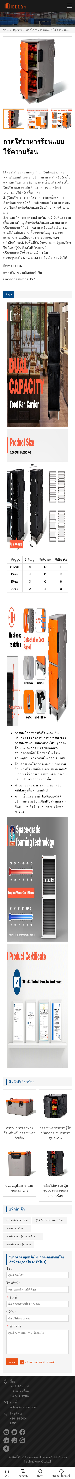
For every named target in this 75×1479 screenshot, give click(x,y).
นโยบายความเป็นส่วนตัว (40, 1362)
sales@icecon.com (23, 1407)
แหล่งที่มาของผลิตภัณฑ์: (20, 272)
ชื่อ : (9, 1269)
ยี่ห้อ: (6, 266)
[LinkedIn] (6, 1440)
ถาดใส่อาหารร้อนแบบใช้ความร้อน (47, 30)
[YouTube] (6, 1432)
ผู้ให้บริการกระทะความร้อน (49, 1220)
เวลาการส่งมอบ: (14, 279)
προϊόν (17, 30)
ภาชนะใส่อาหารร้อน (17, 1220)
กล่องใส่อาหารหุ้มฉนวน (18, 1244)
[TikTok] (6, 1448)
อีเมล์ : (12, 1298)
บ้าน (6, 30)
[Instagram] (22, 1440)
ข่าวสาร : (14, 1327)
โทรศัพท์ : (13, 1283)
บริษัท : (11, 1312)
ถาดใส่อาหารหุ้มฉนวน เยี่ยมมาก (23, 1236)
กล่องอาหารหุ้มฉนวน (17, 1228)
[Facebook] (22, 1432)
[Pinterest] (14, 1440)
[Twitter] (14, 1432)
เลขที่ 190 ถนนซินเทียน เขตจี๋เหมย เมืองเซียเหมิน (20, 1391)
